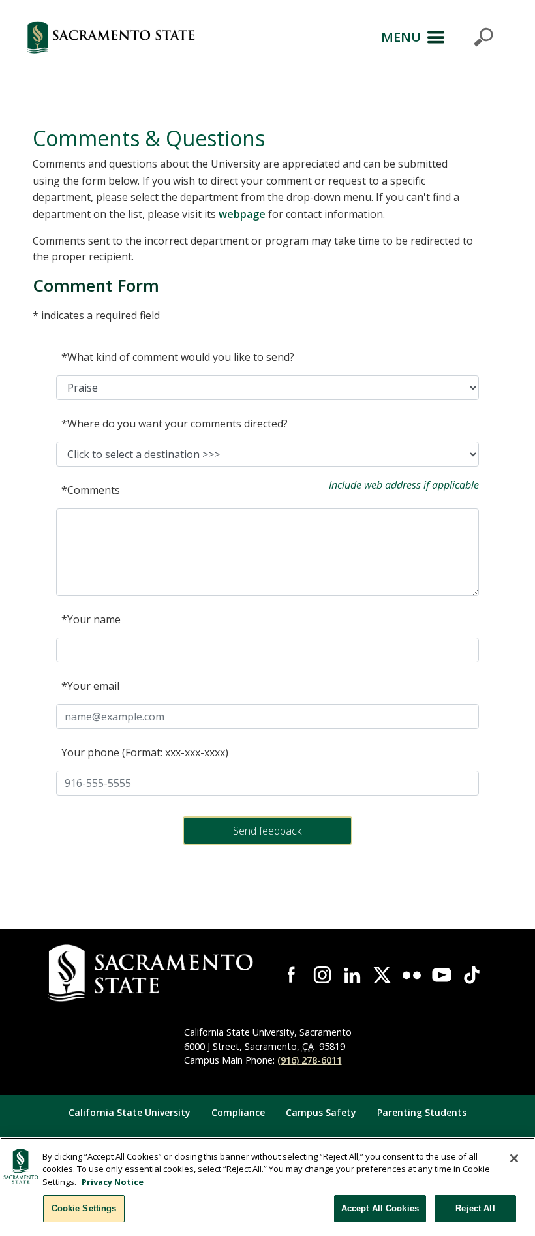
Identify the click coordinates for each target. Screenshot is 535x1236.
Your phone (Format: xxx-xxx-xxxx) (144, 752)
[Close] (514, 1158)
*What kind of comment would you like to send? (177, 357)
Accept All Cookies (380, 1208)
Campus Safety (321, 1112)
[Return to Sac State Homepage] (111, 37)
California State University (130, 1112)
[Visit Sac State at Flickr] (412, 975)
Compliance (238, 1112)
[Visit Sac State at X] (382, 975)
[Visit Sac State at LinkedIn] (352, 975)
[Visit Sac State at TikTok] (472, 975)
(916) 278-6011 (309, 1060)
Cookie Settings (84, 1208)
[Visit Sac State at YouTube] (442, 975)
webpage (242, 214)
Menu (401, 37)
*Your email (90, 686)
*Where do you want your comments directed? (174, 423)
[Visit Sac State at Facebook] (292, 975)
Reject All (475, 1208)
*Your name (91, 619)
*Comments (90, 490)
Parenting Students (421, 1112)
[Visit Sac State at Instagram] (322, 975)
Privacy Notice (113, 1182)
